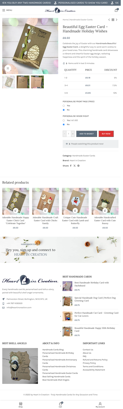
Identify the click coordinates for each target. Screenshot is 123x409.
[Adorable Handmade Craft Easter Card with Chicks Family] (45, 201)
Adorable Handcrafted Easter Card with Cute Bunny (105, 220)
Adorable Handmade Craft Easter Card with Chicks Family (45, 220)
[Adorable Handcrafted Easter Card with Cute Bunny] (105, 201)
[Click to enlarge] (7, 68)
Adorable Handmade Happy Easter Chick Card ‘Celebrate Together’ (15, 220)
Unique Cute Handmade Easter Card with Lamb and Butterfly (75, 220)
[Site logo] (60, 10)
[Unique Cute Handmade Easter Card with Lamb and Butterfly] (75, 201)
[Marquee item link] (76, 3)
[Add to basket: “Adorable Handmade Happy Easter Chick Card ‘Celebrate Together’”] (15, 210)
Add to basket (87, 134)
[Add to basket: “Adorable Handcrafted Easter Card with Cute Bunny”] (105, 210)
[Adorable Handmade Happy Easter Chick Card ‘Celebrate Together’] (15, 201)
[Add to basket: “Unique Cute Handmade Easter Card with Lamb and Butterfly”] (75, 210)
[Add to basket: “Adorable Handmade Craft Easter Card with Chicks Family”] (45, 210)
